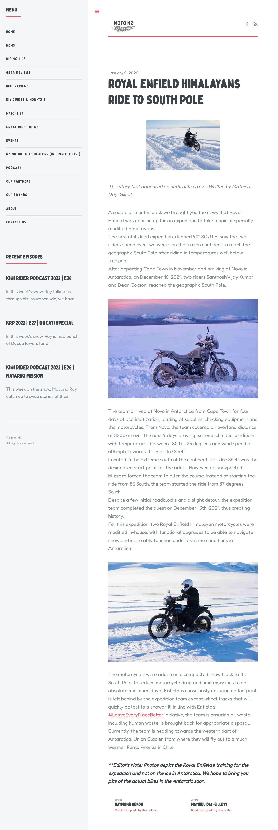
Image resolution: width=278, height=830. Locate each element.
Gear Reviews (18, 72)
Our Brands (16, 195)
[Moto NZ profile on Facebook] (247, 24)
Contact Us (16, 222)
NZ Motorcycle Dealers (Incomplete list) (43, 154)
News (10, 45)
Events (12, 140)
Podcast (13, 168)
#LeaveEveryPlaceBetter (135, 715)
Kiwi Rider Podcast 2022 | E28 (39, 278)
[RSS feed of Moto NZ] (256, 24)
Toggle (97, 11)
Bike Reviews (17, 86)
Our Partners (18, 181)
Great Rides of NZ (22, 127)
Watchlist (14, 113)
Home (10, 32)
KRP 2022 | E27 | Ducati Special (40, 322)
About (11, 208)
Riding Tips (16, 59)
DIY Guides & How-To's (25, 99)
